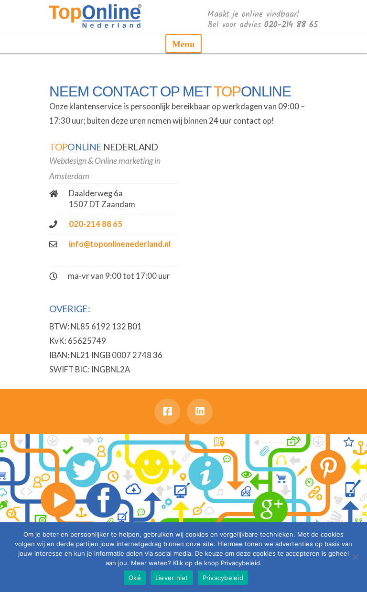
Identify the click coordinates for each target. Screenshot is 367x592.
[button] (183, 43)
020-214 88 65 (95, 224)
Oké (135, 577)
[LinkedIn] (200, 411)
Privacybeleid (223, 577)
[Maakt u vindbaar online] (95, 15)
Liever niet (171, 577)
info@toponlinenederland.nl (120, 244)
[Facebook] (167, 411)
